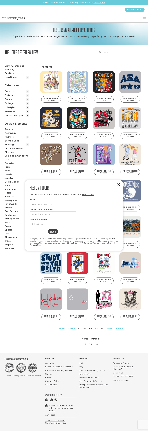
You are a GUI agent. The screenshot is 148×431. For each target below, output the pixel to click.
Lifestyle (10, 107)
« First (62, 328)
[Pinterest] (51, 400)
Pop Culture (11, 211)
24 (90, 344)
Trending (9, 69)
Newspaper (11, 200)
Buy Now (9, 73)
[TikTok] (55, 400)
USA (7, 233)
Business (49, 377)
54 (102, 328)
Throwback (11, 237)
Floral (8, 167)
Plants (8, 207)
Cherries (9, 152)
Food (7, 170)
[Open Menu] (144, 18)
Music (8, 192)
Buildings (10, 144)
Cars (7, 159)
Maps (8, 185)
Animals (9, 136)
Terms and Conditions (89, 377)
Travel (8, 241)
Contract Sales (52, 381)
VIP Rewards (51, 384)
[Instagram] (47, 400)
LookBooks (11, 77)
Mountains (10, 189)
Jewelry (9, 178)
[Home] (13, 18)
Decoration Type (14, 115)
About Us (49, 363)
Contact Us (118, 372)
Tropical (9, 244)
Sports (8, 229)
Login (81, 363)
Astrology (10, 133)
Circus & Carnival (14, 148)
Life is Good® (12, 181)
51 (84, 328)
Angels (9, 129)
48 (96, 344)
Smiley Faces (12, 218)
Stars (8, 222)
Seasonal (10, 111)
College (9, 103)
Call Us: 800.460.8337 (123, 376)
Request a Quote (121, 363)
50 (79, 328)
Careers (48, 374)
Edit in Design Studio (104, 99)
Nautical (9, 196)
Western (9, 248)
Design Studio (134, 10)
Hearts (8, 174)
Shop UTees (88, 194)
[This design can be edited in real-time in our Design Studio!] (104, 82)
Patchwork (11, 204)
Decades (9, 163)
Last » (119, 328)
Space (8, 226)
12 (84, 344)
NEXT (53, 231)
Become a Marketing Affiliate (58, 370)
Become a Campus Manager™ (59, 366)
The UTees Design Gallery (21, 52)
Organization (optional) (41, 209)
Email (32, 199)
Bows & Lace (12, 140)
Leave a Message (121, 380)
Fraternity (10, 95)
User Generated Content (90, 381)
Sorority (9, 91)
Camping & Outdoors (16, 155)
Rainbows (10, 215)
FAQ (81, 366)
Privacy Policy (105, 243)
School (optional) (38, 219)
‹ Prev (71, 328)
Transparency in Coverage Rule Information (93, 386)
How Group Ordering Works (92, 370)
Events (8, 99)
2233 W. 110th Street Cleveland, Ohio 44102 (55, 421)
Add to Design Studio (51, 99)
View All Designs (14, 65)
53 (96, 328)
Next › (110, 328)
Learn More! (99, 2)
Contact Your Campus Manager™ (123, 368)
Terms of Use (35, 245)
